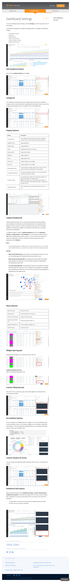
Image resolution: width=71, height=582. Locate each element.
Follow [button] (46, 18)
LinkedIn (13, 552)
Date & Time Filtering (10, 565)
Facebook (10, 552)
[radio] (9, 545)
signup (60, 5)
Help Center (17, 5)
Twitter (7, 552)
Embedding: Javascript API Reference (42, 562)
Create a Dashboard (58, 18)
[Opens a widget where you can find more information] (65, 579)
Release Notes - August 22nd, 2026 (14, 570)
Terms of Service (29, 578)
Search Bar (55, 20)
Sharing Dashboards (10, 562)
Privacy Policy (21, 578)
